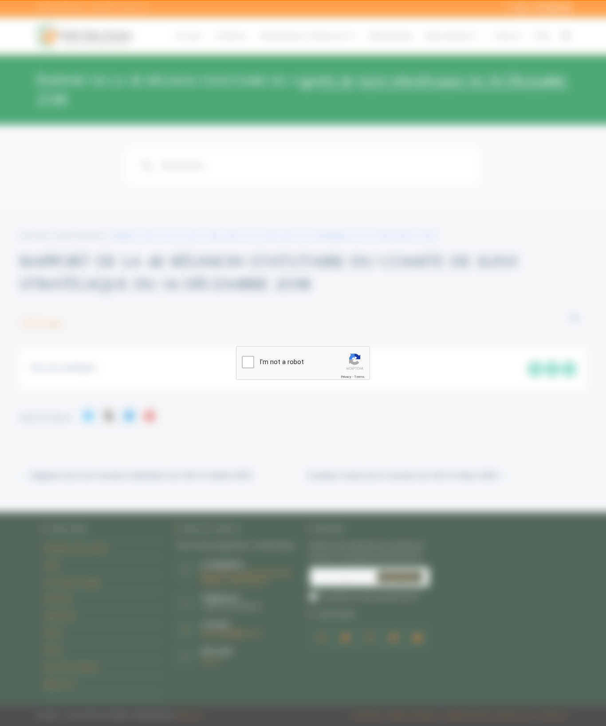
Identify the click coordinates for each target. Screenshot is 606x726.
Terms (359, 377)
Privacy (346, 377)
